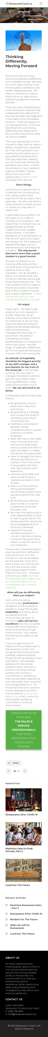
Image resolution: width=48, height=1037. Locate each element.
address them (30, 177)
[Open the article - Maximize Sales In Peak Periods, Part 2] (24, 833)
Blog (17, 16)
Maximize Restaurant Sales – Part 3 (25, 907)
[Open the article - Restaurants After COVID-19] (24, 799)
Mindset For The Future (24, 919)
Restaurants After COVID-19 (26, 913)
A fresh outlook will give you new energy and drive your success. (24, 296)
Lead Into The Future (22, 933)
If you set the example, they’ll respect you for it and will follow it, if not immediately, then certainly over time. (23, 581)
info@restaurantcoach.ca (22, 1014)
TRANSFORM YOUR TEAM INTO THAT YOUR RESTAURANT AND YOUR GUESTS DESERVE (23, 730)
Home (8, 16)
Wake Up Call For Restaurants (20, 926)
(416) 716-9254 (15, 1011)
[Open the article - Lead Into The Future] (24, 870)
